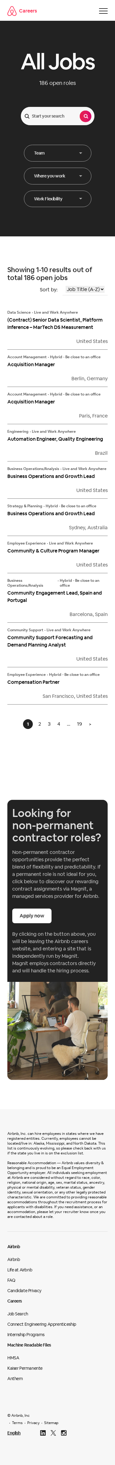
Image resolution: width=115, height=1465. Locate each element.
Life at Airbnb (19, 1270)
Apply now (32, 916)
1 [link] (28, 724)
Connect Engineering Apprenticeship (41, 1324)
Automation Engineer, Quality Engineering (55, 439)
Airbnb (13, 1246)
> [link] (90, 724)
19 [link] (79, 724)
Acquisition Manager (31, 364)
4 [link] (58, 724)
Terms (17, 1422)
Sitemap (51, 1422)
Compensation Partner (33, 682)
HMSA (13, 1358)
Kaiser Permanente (25, 1368)
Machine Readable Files (29, 1345)
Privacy (33, 1422)
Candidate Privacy (24, 1290)
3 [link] (49, 724)
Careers (28, 11)
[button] (57, 153)
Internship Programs (25, 1334)
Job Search (17, 1314)
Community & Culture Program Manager (53, 551)
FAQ (11, 1280)
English (14, 1433)
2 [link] (39, 724)
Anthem (15, 1378)
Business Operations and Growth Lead (51, 476)
